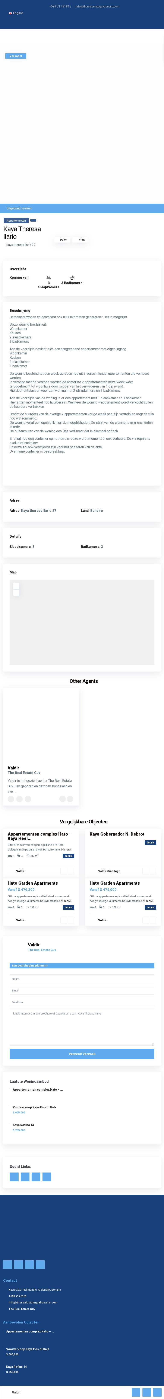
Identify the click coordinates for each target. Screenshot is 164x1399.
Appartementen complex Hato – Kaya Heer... (40, 836)
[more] (67, 849)
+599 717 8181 (59, 6)
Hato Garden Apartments (33, 883)
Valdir (13, 768)
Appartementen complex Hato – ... (38, 1089)
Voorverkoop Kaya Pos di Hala (34, 1107)
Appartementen (16, 220)
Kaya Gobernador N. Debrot (117, 834)
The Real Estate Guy (22, 1308)
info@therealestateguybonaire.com (33, 1302)
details (68, 856)
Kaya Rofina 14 (23, 1125)
